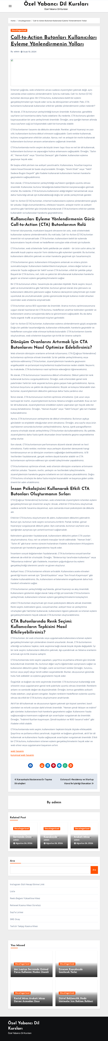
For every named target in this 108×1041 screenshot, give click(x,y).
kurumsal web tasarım (22, 755)
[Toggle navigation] (10, 6)
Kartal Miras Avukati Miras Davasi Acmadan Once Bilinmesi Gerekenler (29, 1001)
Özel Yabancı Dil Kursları (56, 4)
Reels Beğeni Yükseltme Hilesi (25, 898)
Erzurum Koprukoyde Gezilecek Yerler (53, 837)
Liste (12, 891)
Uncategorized (19, 30)
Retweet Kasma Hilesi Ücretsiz (25, 905)
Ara (12, 861)
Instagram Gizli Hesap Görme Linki (27, 884)
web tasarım (17, 751)
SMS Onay (15, 919)
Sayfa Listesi (16, 912)
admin (16, 52)
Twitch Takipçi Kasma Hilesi (24, 926)
